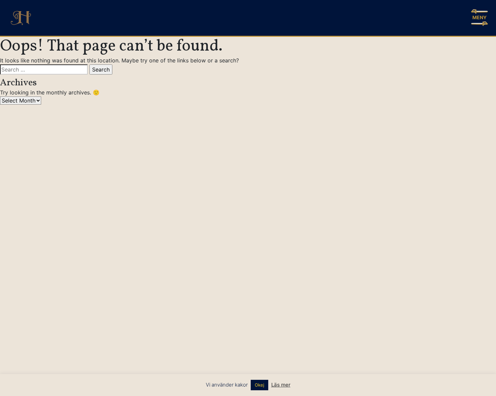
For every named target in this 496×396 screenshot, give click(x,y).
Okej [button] (259, 385)
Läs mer (281, 384)
